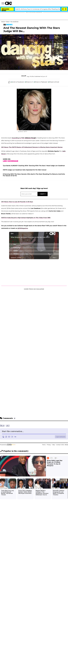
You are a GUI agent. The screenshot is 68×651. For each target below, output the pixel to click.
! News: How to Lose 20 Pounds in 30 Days (17, 202)
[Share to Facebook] (17, 82)
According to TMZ (18, 138)
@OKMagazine (22, 228)
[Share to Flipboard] (40, 82)
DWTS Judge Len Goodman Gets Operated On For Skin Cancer (24, 170)
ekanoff (23, 76)
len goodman (14, 21)
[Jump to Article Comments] (9, 82)
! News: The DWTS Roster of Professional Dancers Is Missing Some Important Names (32, 147)
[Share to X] (29, 82)
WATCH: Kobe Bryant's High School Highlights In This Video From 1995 (25, 217)
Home (3, 21)
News (7, 21)
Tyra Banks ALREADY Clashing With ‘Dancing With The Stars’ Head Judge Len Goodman (34, 165)
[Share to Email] (53, 82)
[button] (3, 3)
